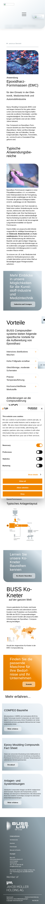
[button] (8, 175)
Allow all (22, 481)
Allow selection (22, 487)
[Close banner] (41, 408)
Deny (22, 494)
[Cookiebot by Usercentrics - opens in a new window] (28, 408)
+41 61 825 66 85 (17, 864)
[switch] (39, 452)
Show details (33, 474)
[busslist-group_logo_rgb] (9, 4)
